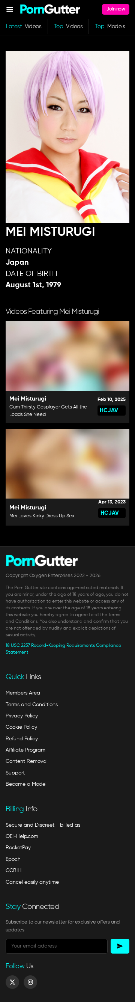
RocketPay (18, 847)
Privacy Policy (22, 716)
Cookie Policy (21, 727)
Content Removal (27, 761)
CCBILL (14, 870)
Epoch (13, 859)
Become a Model (26, 784)
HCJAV (109, 410)
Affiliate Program (25, 750)
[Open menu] (10, 9)
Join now (115, 9)
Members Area (23, 693)
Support (15, 773)
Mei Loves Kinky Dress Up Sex (42, 516)
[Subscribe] (120, 946)
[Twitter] (12, 982)
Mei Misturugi (27, 399)
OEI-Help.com (22, 836)
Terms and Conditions (32, 704)
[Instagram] (30, 982)
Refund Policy (22, 738)
